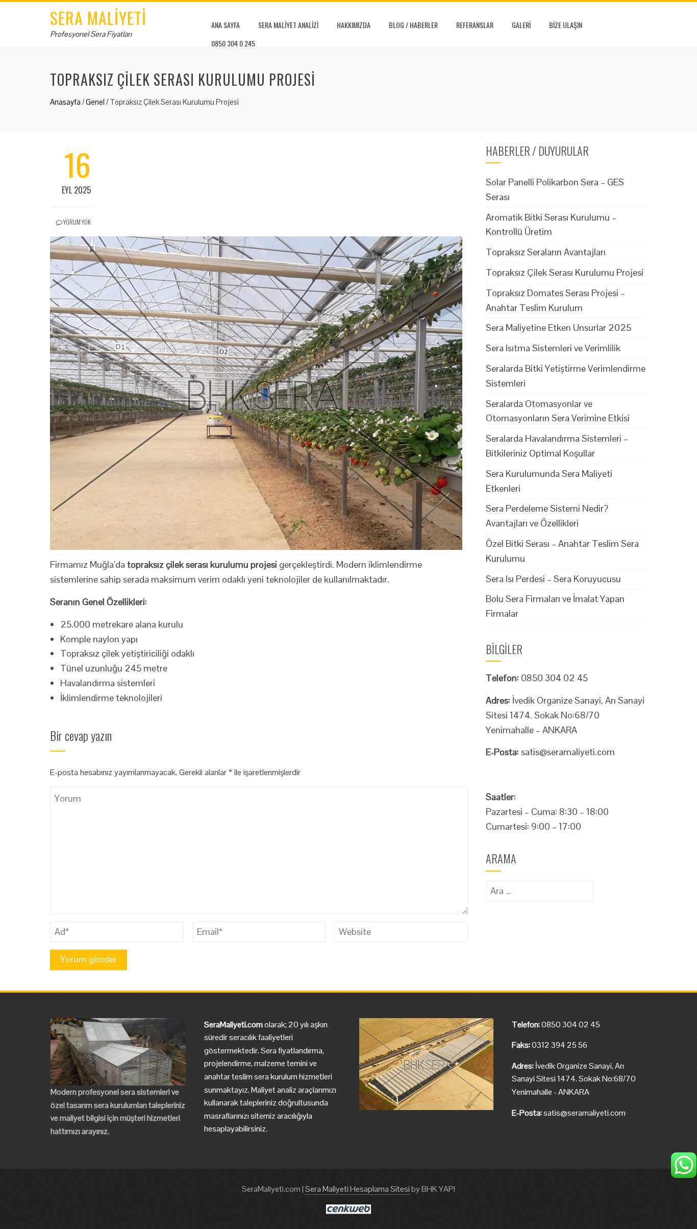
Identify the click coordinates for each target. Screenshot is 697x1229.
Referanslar (474, 24)
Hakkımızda (353, 24)
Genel (95, 102)
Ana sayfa (225, 24)
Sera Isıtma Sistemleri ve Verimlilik (553, 348)
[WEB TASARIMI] (348, 1208)
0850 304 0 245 (233, 43)
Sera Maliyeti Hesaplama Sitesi (357, 1189)
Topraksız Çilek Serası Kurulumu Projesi (564, 272)
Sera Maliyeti (98, 18)
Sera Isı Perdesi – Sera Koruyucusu (553, 579)
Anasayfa (65, 102)
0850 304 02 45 (570, 1024)
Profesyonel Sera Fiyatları (91, 34)
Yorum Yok (76, 222)
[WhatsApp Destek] (683, 1165)
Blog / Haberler (413, 24)
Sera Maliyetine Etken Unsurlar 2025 (558, 327)
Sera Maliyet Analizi (288, 24)
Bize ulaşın (565, 24)
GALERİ (521, 24)
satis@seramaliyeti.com (568, 752)
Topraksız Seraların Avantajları (546, 252)
